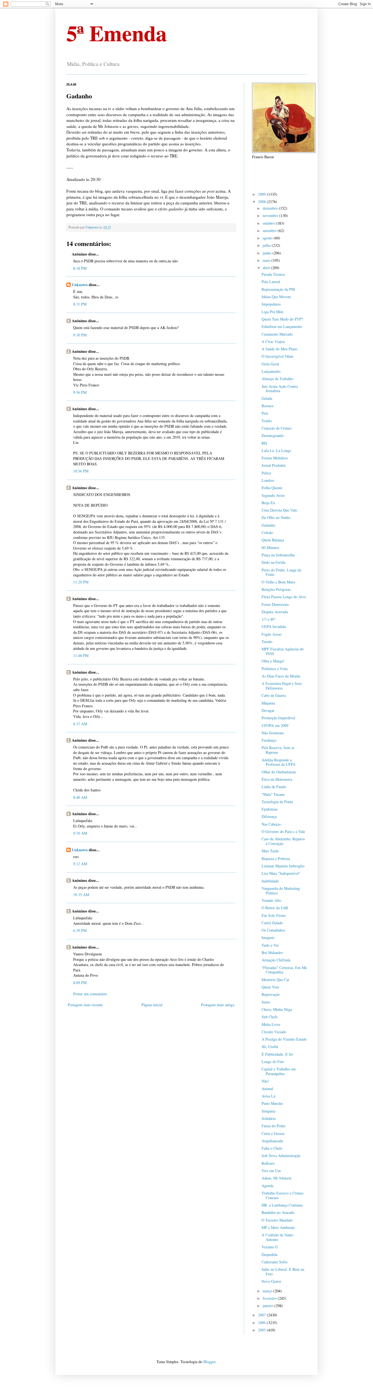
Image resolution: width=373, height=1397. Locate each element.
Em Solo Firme (274, 915)
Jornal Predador (274, 465)
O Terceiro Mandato (277, 1220)
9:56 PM (80, 392)
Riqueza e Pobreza (276, 858)
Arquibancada (272, 1140)
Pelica (266, 473)
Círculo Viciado (274, 1031)
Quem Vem (270, 987)
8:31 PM (80, 304)
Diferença (269, 816)
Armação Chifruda (276, 959)
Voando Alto (271, 900)
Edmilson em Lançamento (282, 326)
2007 (262, 1314)
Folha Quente (272, 487)
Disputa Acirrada (275, 611)
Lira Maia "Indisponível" (281, 873)
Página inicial (151, 1004)
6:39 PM (80, 930)
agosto (268, 237)
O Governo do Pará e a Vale (283, 831)
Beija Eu (268, 502)
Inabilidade (270, 881)
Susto (266, 1002)
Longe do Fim (273, 1061)
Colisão (267, 532)
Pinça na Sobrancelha (278, 554)
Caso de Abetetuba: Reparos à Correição (283, 841)
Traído (267, 420)
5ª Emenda (116, 33)
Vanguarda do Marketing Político (281, 891)
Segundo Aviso (273, 495)
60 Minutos (270, 547)
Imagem (268, 937)
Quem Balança (273, 539)
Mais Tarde (270, 850)
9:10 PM (80, 334)
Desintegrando (273, 435)
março (268, 1290)
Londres (268, 480)
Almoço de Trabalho (277, 378)
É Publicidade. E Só (277, 1054)
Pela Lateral (271, 281)
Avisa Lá (268, 1096)
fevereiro (270, 1298)
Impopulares (271, 304)
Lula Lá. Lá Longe (276, 450)
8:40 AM (80, 797)
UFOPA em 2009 (275, 725)
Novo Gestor (271, 1281)
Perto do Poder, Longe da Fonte (281, 572)
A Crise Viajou (273, 341)
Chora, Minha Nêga (277, 1009)
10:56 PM (80, 471)
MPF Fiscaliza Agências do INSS (283, 651)
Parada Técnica (273, 274)
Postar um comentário (90, 993)
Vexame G (270, 1246)
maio (267, 260)
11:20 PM (80, 582)
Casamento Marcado (277, 334)
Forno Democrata (275, 604)
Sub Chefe (270, 1016)
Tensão (267, 641)
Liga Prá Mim (272, 311)
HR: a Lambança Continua (282, 1205)
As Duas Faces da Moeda (281, 676)
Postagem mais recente (85, 1004)
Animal (267, 1088)
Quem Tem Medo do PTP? (282, 319)
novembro (271, 215)
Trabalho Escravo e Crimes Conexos (282, 1195)
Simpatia (268, 1111)
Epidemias (270, 809)
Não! (265, 1081)
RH (264, 443)
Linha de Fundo (274, 786)
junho (268, 253)
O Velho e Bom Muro (278, 582)
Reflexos (268, 1163)
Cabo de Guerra (274, 695)
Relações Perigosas (276, 589)
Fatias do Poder (274, 1125)
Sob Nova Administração (281, 1155)
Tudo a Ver (270, 945)
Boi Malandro (272, 952)
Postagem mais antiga (217, 1004)
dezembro (271, 208)
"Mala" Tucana (273, 794)
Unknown (80, 284)
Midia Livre (271, 1024)
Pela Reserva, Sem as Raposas (278, 750)
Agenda (267, 1185)
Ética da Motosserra (277, 779)
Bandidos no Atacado (278, 1212)
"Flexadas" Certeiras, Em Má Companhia (284, 970)
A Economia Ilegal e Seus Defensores (282, 686)
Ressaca (267, 405)
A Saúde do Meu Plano (279, 348)
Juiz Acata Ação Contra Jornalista (280, 389)
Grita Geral (270, 363)
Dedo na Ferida (273, 562)
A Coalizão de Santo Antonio (277, 1237)
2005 (262, 1330)
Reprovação (271, 994)
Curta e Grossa (273, 1133)
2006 (262, 1322)
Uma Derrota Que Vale (279, 510)
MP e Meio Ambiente (278, 1227)
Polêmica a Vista (275, 668)
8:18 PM (80, 268)
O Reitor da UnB (275, 907)
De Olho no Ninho (276, 517)
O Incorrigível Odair (278, 356)
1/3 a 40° (269, 619)
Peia (265, 413)
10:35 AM (81, 894)
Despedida (269, 1254)
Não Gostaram (273, 732)
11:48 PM (80, 655)
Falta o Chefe (272, 1148)
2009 (262, 194)
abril (267, 267)
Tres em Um (271, 1170)
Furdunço (269, 740)
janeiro (268, 1305)
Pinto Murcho (272, 1103)
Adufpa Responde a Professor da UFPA (278, 762)
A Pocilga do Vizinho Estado (284, 1039)
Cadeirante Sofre (275, 1261)
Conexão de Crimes (277, 428)
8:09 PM (80, 982)
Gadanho (268, 525)
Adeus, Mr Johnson (276, 1178)
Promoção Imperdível (278, 717)
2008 (262, 201)
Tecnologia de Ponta (277, 801)
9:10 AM (80, 833)
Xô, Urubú (270, 1046)
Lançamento (271, 371)
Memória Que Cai (275, 979)
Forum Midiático (275, 457)
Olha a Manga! (273, 661)
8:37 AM (80, 723)
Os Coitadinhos (273, 930)
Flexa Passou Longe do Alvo (284, 596)
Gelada (267, 398)
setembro (270, 230)
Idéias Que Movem (276, 296)
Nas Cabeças (271, 824)
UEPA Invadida (274, 626)
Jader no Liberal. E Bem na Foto (283, 1271)
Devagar (268, 710)
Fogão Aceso (272, 634)
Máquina (268, 703)
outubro (269, 223)
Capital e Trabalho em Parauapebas (279, 1071)
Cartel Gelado (272, 922)
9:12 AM (80, 863)
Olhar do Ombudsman (279, 771)
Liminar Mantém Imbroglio (283, 865)
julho (267, 245)
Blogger (209, 1361)
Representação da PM (278, 289)
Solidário (269, 1118)
